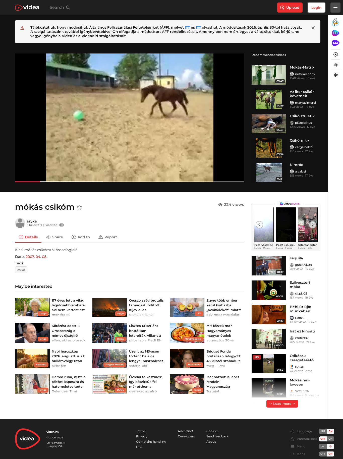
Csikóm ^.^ (299, 140)
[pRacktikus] (292, 123)
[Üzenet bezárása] (313, 28)
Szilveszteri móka (300, 284)
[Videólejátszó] (129, 117)
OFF (322, 453)
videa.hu (52, 432)
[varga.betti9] (292, 147)
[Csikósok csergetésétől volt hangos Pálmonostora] (269, 363)
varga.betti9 (304, 147)
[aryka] (20, 223)
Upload (293, 7)
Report (110, 237)
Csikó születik (302, 116)
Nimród (297, 164)
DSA (139, 447)
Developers (186, 436)
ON (330, 438)
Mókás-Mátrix (302, 67)
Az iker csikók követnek (302, 93)
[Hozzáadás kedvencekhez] (79, 207)
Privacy (141, 436)
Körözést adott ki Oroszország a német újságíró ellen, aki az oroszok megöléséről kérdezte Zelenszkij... (68, 340)
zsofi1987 (302, 338)
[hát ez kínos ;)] (269, 339)
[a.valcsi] (292, 171)
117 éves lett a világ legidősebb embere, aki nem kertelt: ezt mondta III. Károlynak (68, 310)
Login (316, 7)
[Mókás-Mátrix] (269, 75)
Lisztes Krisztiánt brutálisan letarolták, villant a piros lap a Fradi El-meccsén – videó (145, 335)
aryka (32, 221)
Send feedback (217, 436)
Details (31, 237)
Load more (282, 403)
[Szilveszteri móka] (269, 290)
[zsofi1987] (292, 338)
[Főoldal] (27, 8)
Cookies (212, 431)
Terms (140, 431)
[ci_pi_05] (292, 294)
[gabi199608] (292, 265)
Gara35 (300, 318)
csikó (21, 270)
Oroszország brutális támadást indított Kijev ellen (146, 305)
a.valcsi (300, 171)
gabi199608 (303, 265)
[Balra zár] (323, 446)
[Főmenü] (335, 8)
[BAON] (292, 367)
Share (57, 237)
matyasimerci (305, 102)
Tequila (296, 258)
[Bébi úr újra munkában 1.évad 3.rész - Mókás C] (269, 314)
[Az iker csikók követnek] (269, 99)
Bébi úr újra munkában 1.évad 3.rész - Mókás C (302, 313)
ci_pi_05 (301, 293)
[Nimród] (269, 172)
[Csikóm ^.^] (269, 148)
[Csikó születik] (269, 123)
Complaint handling (151, 441)
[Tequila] (269, 265)
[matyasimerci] (292, 103)
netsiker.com (305, 74)
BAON (300, 367)
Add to (84, 237)
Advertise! (185, 431)
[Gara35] (292, 318)
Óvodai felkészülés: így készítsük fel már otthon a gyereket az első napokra (145, 386)
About (211, 441)
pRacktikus (303, 123)
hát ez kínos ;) (302, 331)
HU (323, 431)
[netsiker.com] (292, 74)
